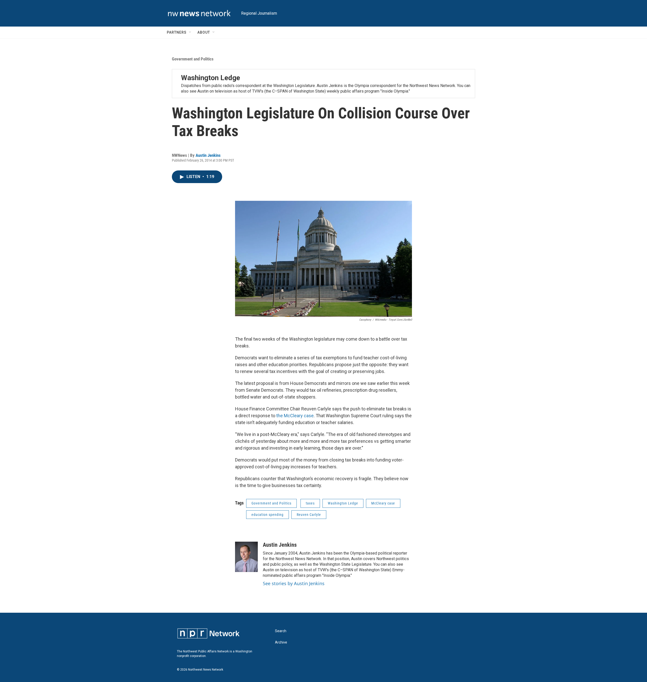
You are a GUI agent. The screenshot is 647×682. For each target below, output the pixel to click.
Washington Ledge (210, 78)
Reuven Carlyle (309, 515)
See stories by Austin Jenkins (294, 583)
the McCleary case (295, 415)
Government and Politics (193, 58)
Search (280, 631)
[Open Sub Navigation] (190, 32)
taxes (310, 503)
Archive (281, 642)
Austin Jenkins (208, 155)
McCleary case (383, 503)
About (203, 32)
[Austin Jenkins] (246, 557)
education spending (267, 515)
